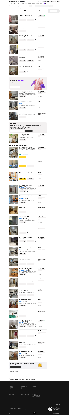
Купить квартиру (34, 394)
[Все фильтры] (10, 6)
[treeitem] (11, 4)
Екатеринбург (11, 387)
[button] (40, 1)
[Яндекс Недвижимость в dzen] (57, 404)
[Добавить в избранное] (35, 20)
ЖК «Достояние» (21, 322)
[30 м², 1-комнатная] (14, 20)
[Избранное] (39, 1)
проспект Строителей (22, 36)
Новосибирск (11, 386)
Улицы (21, 387)
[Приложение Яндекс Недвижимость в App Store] (54, 409)
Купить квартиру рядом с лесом (36, 397)
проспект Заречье (23, 186)
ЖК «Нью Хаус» (21, 103)
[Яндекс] (58, 413)
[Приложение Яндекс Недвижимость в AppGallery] (57, 409)
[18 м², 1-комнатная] (14, 355)
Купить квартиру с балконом (36, 395)
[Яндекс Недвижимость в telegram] (59, 404)
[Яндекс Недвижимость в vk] (56, 404)
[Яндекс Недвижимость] (14, 1)
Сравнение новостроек (24, 386)
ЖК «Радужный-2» (21, 249)
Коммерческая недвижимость (25, 394)
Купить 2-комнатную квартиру (36, 396)
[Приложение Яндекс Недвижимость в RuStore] (58, 409)
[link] (58, 1)
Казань (20, 186)
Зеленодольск (34, 386)
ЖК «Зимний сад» (21, 291)
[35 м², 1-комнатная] (14, 241)
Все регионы (22, 388)
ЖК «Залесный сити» (21, 198)
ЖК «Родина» (20, 218)
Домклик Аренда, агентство (25, 154)
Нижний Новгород (11, 389)
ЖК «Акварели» (21, 58)
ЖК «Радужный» (21, 174)
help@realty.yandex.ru (25, 409)
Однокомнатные (11, 394)
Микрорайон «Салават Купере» (23, 187)
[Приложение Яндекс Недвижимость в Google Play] (56, 409)
